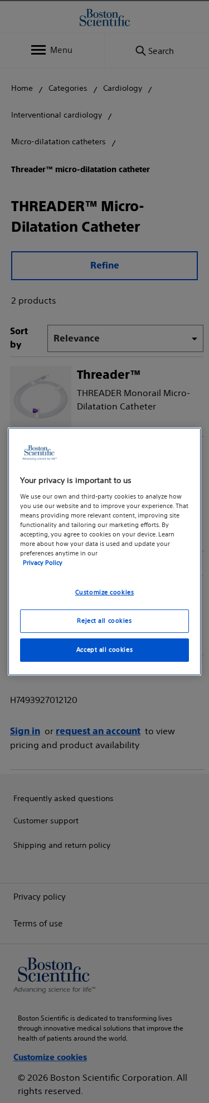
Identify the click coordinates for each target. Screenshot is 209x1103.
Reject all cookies (104, 620)
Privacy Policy (42, 562)
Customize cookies (104, 592)
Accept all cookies (104, 649)
